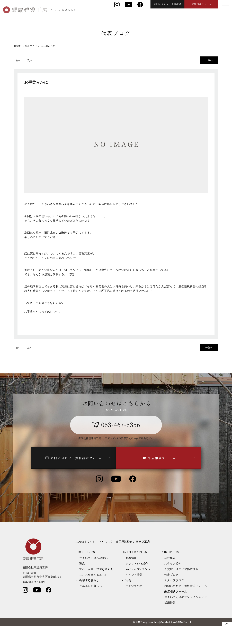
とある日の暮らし (90, 585)
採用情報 (170, 602)
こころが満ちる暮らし (93, 574)
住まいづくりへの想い (93, 558)
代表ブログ (171, 574)
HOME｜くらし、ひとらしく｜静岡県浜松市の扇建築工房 (113, 541)
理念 (82, 563)
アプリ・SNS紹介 (137, 563)
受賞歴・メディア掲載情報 (181, 569)
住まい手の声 (134, 585)
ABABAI (179, 622)
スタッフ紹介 (172, 563)
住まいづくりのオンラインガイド (185, 597)
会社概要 (170, 558)
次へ (29, 60)
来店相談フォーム (175, 591)
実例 (128, 580)
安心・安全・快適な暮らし (96, 569)
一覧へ (209, 60)
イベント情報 (134, 574)
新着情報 (131, 558)
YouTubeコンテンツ (138, 569)
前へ (18, 60)
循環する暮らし (89, 580)
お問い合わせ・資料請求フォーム (185, 585)
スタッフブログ (174, 580)
